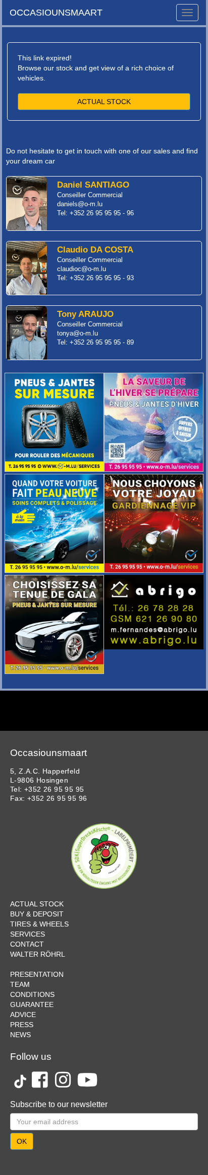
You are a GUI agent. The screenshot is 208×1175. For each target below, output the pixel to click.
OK (22, 1141)
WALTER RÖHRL (37, 954)
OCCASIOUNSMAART (56, 13)
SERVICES (27, 934)
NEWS (20, 1035)
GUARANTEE (32, 1004)
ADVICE (23, 1015)
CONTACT (27, 944)
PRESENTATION (37, 974)
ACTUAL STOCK (104, 102)
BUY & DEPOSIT (37, 914)
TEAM (20, 984)
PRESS (21, 1025)
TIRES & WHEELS (39, 924)
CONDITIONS (32, 994)
